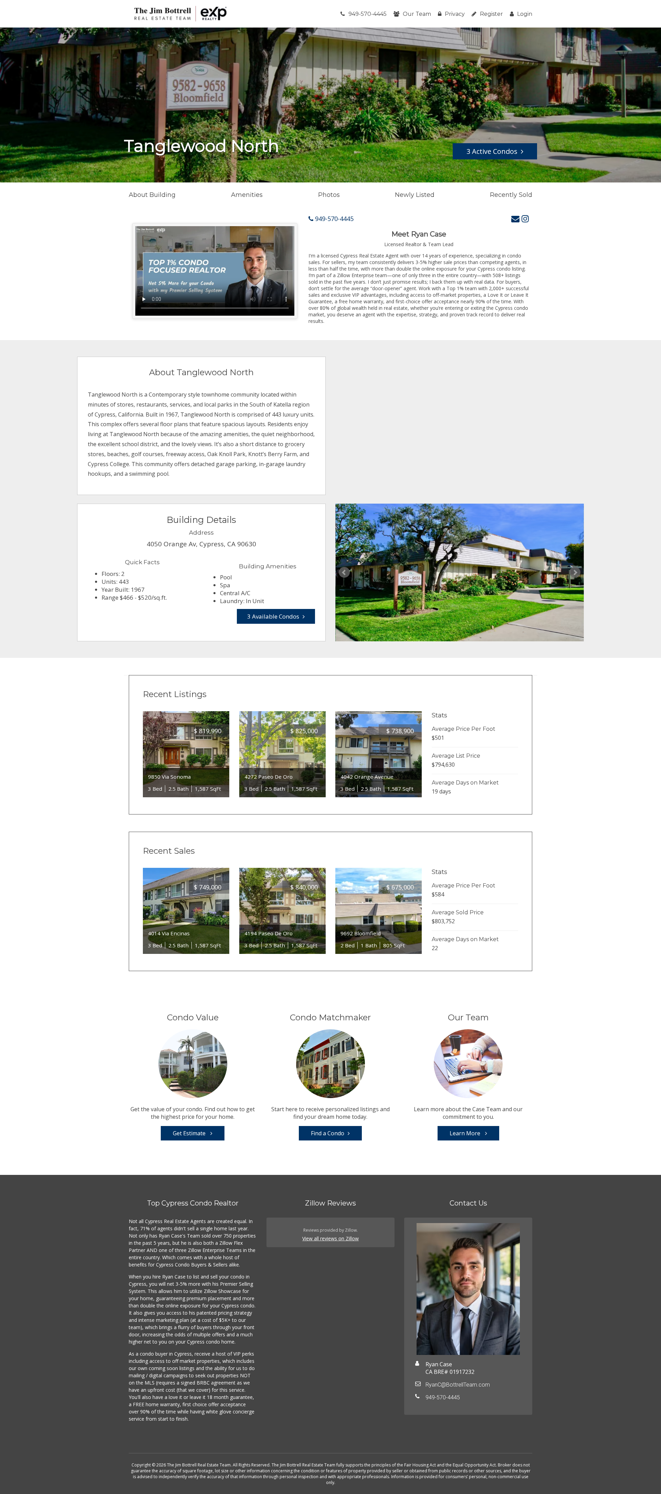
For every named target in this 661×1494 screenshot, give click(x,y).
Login (524, 14)
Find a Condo (327, 1133)
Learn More (466, 1133)
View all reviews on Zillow (330, 1238)
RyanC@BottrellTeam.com (458, 1384)
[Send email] (515, 218)
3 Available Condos (273, 616)
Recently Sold (511, 195)
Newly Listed (414, 195)
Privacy (455, 14)
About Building (152, 195)
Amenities (247, 195)
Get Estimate (190, 1133)
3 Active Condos (491, 151)
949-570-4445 (367, 14)
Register (491, 14)
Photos (329, 195)
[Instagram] (525, 218)
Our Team (417, 14)
